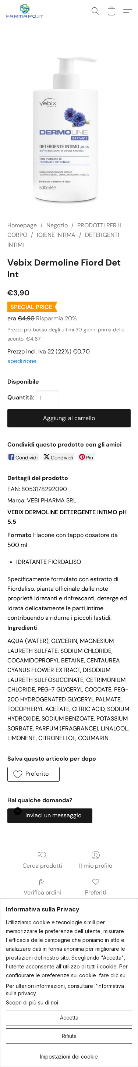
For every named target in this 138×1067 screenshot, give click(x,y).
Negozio (57, 225)
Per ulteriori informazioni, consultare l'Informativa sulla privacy (65, 989)
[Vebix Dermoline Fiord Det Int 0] (69, 130)
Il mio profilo (95, 865)
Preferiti (95, 892)
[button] (26, 11)
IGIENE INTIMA (56, 235)
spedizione (21, 361)
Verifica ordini (42, 892)
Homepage (22, 225)
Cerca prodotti (42, 865)
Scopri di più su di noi (32, 1002)
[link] (69, 1054)
